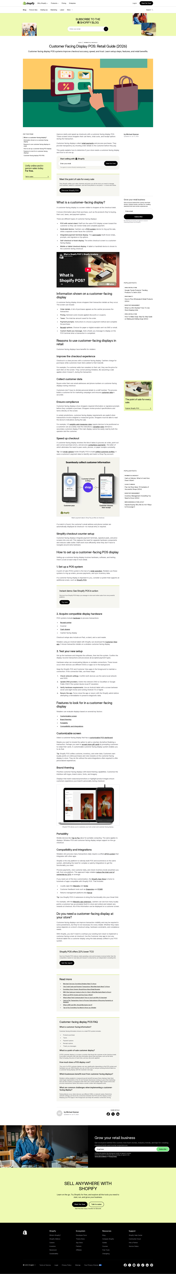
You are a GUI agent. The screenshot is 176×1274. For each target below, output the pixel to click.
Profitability (129, 296)
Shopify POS (82, 580)
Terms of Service (45, 1265)
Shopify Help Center (135, 1235)
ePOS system (109, 854)
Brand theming (65, 719)
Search (148, 10)
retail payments (88, 143)
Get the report (67, 963)
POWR (100, 889)
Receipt (63, 327)
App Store (79, 1242)
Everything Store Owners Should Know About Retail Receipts (81, 989)
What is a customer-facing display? (35, 137)
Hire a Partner (133, 1242)
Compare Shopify (108, 1239)
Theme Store (80, 1239)
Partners (78, 1246)
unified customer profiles (105, 452)
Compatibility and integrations (71, 726)
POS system (91, 229)
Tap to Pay (76, 838)
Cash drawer (65, 629)
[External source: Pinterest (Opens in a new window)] (151, 1265)
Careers (52, 1242)
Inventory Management (132, 305)
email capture (68, 452)
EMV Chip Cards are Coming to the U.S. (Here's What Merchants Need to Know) (87, 992)
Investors (52, 1246)
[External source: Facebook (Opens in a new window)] (108, 1114)
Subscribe (138, 217)
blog (80, 42)
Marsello (76, 886)
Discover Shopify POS (70, 190)
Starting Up (44, 10)
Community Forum (135, 1239)
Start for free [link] (111, 163)
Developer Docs (81, 1235)
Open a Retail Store (131, 287)
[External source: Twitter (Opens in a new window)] (113, 1114)
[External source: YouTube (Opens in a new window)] (134, 1265)
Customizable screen (68, 716)
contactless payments (96, 445)
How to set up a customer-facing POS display (37, 148)
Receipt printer (66, 623)
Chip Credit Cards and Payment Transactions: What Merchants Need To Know (86, 986)
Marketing (54, 10)
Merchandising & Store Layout (134, 502)
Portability (64, 723)
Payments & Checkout (91, 42)
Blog (24, 10)
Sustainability (53, 1254)
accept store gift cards (90, 744)
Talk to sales (96, 1204)
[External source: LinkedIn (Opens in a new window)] (117, 1114)
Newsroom (53, 1250)
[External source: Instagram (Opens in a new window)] (138, 1265)
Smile (86, 886)
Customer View (111, 642)
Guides (104, 1242)
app (58, 644)
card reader (96, 235)
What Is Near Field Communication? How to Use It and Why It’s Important (85, 997)
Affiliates (79, 1250)
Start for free (146, 3)
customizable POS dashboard (101, 738)
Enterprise (72, 3)
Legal (56, 1265)
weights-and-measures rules (80, 424)
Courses (105, 1246)
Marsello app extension (82, 902)
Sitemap (77, 1265)
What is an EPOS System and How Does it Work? (78, 995)
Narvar (89, 893)
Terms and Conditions (101, 1156)
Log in (135, 3)
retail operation (96, 571)
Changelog (106, 1254)
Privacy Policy (113, 1156)
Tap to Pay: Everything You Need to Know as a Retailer (79, 1007)
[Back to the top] (25, 1232)
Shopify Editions (54, 1239)
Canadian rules (98, 427)
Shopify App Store (99, 879)
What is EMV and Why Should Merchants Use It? (77, 1005)
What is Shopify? (55, 1235)
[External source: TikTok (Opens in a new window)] (142, 1265)
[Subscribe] (106, 29)
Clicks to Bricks (130, 484)
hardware (76, 618)
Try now (65, 602)
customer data (107, 392)
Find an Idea (33, 10)
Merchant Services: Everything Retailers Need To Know (79, 984)
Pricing (64, 3)
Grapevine (90, 889)
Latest (62, 10)
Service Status (134, 1246)
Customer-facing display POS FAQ (34, 155)
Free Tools (106, 1250)
